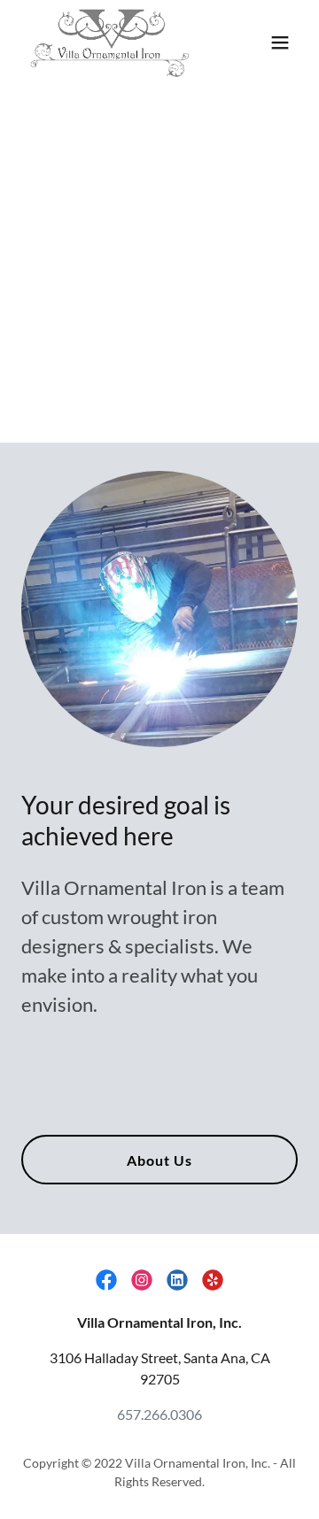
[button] (280, 42)
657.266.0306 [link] (159, 1414)
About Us (159, 1160)
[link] (109, 42)
